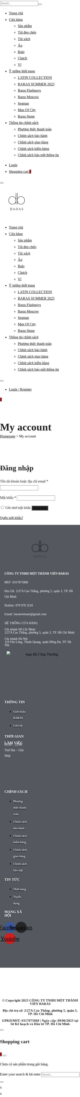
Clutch (22, 58)
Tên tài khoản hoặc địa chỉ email (24, 481)
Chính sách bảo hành (32, 136)
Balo (21, 52)
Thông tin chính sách (23, 123)
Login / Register (20, 389)
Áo (20, 45)
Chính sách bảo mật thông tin (38, 155)
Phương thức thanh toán (35, 129)
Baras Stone (26, 116)
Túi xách (24, 39)
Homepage (7, 436)
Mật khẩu (8, 498)
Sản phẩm (25, 26)
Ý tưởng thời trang (22, 71)
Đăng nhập (39, 508)
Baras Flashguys (29, 90)
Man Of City (27, 110)
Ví (19, 65)
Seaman (23, 103)
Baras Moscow (28, 97)
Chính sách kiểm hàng (33, 149)
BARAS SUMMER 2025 (36, 84)
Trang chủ (16, 13)
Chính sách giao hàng (33, 142)
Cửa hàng (16, 20)
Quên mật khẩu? (11, 518)
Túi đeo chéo (27, 32)
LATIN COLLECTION (35, 78)
